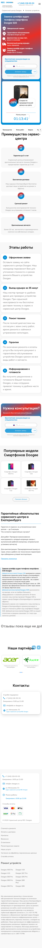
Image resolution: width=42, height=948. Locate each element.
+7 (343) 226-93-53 (26, 3)
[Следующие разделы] (40, 129)
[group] (11, 661)
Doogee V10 (5, 873)
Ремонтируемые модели (10, 846)
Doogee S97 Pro (21, 873)
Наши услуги (6, 849)
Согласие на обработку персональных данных (19, 853)
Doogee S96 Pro (7, 877)
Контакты (4, 835)
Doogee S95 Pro (21, 877)
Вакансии (5, 839)
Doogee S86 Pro (7, 886)
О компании (5, 842)
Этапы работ (20, 130)
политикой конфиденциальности (21, 76)
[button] (34, 647)
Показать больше (21, 499)
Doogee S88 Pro (7, 880)
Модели (30, 130)
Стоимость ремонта (8, 828)
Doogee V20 (20, 870)
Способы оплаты (7, 856)
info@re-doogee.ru (12, 784)
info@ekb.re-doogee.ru (14, 705)
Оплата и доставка (8, 832)
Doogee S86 (20, 886)
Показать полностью (9, 559)
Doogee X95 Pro (7, 870)
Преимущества (7, 130)
